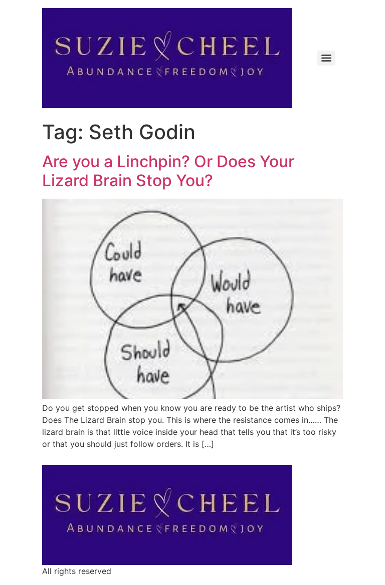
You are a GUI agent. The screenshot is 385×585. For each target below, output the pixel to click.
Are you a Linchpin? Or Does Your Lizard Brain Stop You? (168, 171)
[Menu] (326, 58)
